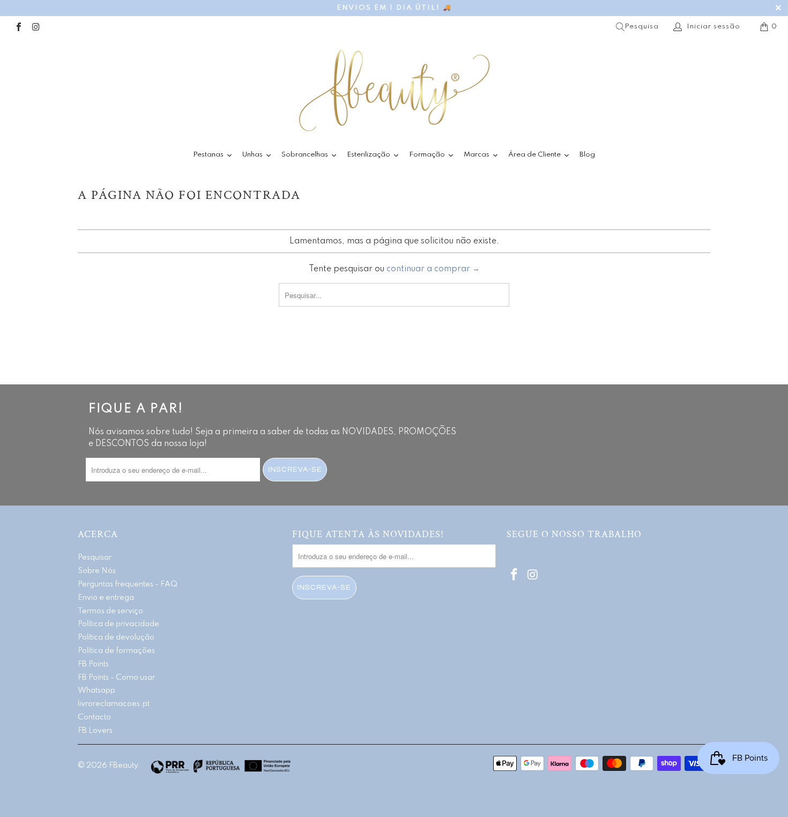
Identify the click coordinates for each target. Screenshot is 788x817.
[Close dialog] (545, 318)
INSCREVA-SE (312, 475)
